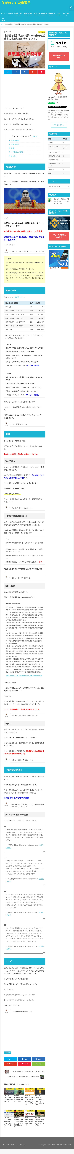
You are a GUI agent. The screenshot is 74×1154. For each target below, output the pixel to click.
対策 (11, 148)
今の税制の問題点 (16, 152)
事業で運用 (51, 14)
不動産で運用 (18, 14)
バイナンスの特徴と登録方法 (59, 236)
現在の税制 (14, 140)
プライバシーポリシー (9, 1144)
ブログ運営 (66, 14)
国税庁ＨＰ (18, 297)
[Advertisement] (39, 89)
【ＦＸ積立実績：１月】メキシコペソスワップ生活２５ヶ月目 (61, 201)
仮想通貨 (8, 1052)
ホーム (3, 13)
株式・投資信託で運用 (40, 14)
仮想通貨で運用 (28, 14)
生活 (58, 14)
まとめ (12, 156)
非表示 (35, 136)
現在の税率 (14, 144)
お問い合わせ (22, 1144)
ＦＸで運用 (9, 14)
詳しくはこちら (59, 125)
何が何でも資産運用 (16, 3)
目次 (3, 19)
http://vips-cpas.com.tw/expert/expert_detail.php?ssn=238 (24, 675)
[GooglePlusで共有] (33, 72)
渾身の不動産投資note (59, 56)
